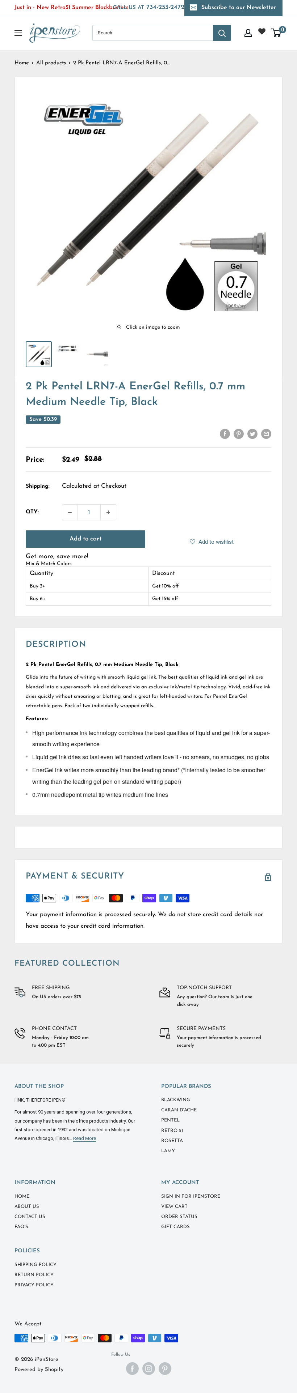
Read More (84, 1138)
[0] (276, 33)
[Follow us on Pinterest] (165, 1368)
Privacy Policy (34, 1285)
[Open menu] (18, 33)
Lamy (168, 1151)
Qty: (32, 512)
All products (51, 63)
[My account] (248, 33)
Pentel (170, 1120)
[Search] (222, 33)
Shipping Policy (35, 1264)
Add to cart (85, 539)
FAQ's (21, 1227)
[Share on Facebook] (225, 433)
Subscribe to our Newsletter (238, 7)
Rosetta (172, 1140)
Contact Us (29, 1216)
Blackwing (175, 1100)
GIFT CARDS (175, 1227)
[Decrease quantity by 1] (70, 512)
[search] (152, 33)
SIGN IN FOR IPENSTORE (190, 1196)
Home (21, 63)
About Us (26, 1206)
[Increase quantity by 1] (108, 512)
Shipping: (38, 486)
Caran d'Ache (179, 1110)
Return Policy (34, 1275)
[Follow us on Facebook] (132, 1368)
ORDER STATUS (179, 1216)
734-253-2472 (148, 7)
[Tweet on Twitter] (252, 433)
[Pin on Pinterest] (239, 433)
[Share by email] (266, 433)
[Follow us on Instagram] (148, 1368)
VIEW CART (174, 1206)
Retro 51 (172, 1130)
